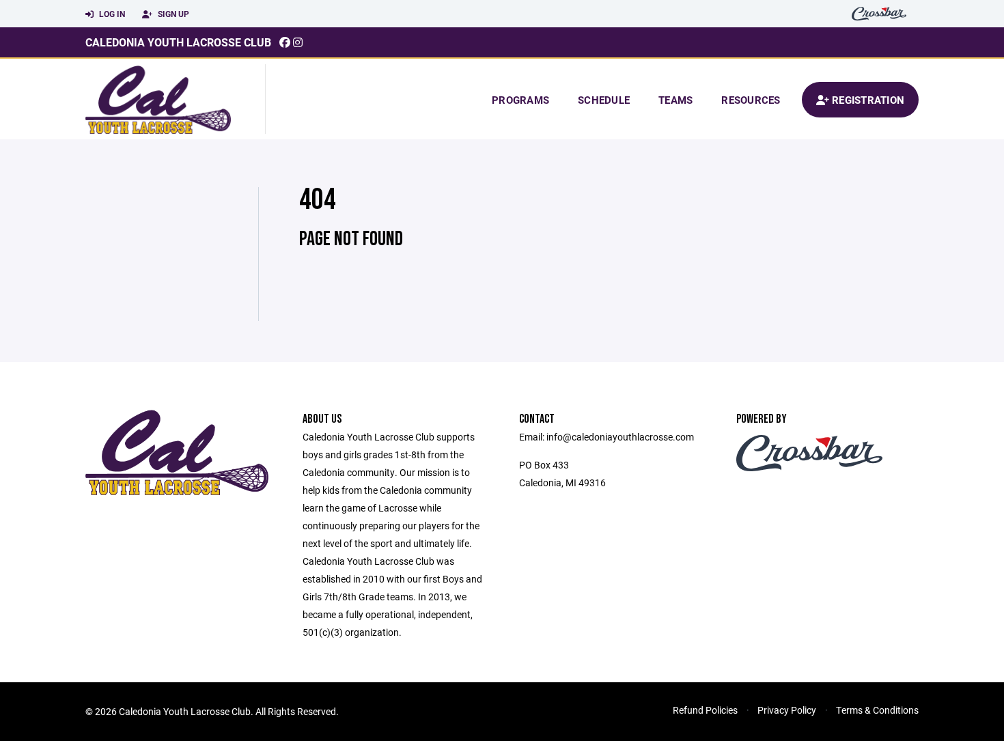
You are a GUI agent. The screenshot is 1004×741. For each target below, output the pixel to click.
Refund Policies (705, 709)
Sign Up (172, 13)
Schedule (604, 100)
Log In (111, 13)
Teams (675, 100)
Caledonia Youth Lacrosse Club (178, 42)
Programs (520, 100)
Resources (750, 100)
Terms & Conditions (877, 709)
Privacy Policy (786, 709)
